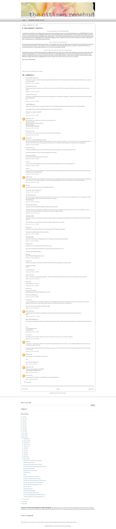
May (25, 452)
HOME (24, 20)
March (25, 457)
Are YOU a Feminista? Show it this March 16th (33, 482)
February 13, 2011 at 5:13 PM (32, 332)
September (26, 445)
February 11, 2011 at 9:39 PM (32, 241)
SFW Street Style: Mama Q (29, 462)
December (26, 438)
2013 (23, 433)
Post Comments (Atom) (61, 393)
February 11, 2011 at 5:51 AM (32, 182)
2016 (23, 427)
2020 (23, 421)
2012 (23, 435)
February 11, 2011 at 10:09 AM (32, 201)
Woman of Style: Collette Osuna (30, 470)
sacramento (40, 71)
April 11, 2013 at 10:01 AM (32, 379)
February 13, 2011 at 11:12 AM (32, 316)
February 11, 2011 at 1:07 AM (32, 101)
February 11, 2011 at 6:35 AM (32, 192)
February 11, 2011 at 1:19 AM (32, 128)
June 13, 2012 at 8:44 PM (31, 364)
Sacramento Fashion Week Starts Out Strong (32, 464)
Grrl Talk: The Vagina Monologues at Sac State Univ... (34, 480)
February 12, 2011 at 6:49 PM (32, 297)
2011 (23, 437)
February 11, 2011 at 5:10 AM (32, 165)
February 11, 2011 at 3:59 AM (32, 158)
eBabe (24, 474)
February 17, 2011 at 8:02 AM (32, 351)
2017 (23, 425)
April (25, 454)
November (26, 440)
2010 (23, 501)
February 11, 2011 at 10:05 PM (32, 257)
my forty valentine (27, 486)
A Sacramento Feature (28, 488)
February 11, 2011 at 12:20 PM (32, 224)
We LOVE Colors (27, 472)
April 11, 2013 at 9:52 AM (31, 372)
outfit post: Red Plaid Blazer (29, 490)
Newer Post (25, 389)
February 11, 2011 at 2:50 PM (32, 234)
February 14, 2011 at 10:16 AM (32, 338)
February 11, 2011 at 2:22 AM (32, 135)
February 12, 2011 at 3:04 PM (32, 285)
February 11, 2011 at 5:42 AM (32, 174)
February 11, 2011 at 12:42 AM (32, 91)
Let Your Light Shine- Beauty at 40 (30, 492)
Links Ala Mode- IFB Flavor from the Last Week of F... (34, 466)
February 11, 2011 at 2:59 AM (32, 144)
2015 (23, 429)
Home (58, 389)
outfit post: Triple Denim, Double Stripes (32, 478)
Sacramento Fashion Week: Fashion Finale (32, 460)
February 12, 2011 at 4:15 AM (32, 272)
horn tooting (28, 71)
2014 (23, 431)
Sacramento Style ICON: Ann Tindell (31, 476)
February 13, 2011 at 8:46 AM (32, 308)
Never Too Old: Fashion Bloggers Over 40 (32, 484)
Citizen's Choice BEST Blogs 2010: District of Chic (34, 494)
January (25, 499)
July (25, 448)
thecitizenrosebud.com (31, 522)
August (25, 446)
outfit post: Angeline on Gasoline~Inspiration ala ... (34, 496)
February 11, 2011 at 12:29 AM (32, 83)
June (25, 451)
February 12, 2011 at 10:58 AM (32, 278)
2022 (23, 417)
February (26, 459)
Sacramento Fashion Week (29, 468)
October (25, 442)
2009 (23, 503)
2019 (23, 423)
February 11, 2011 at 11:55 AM (32, 213)
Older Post (91, 389)
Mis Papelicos (34, 71)
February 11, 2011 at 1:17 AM (32, 115)
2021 (23, 419)
